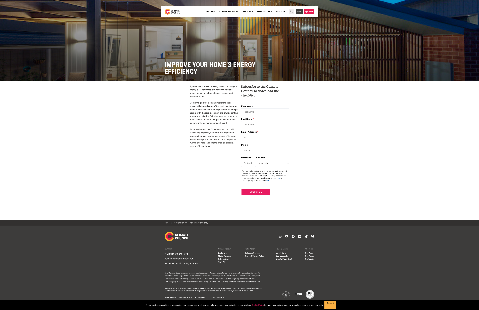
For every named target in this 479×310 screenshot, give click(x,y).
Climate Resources (228, 11)
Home (167, 223)
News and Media (264, 11)
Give (311, 11)
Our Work (211, 11)
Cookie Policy (257, 305)
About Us (280, 11)
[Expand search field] (291, 11)
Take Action (247, 11)
